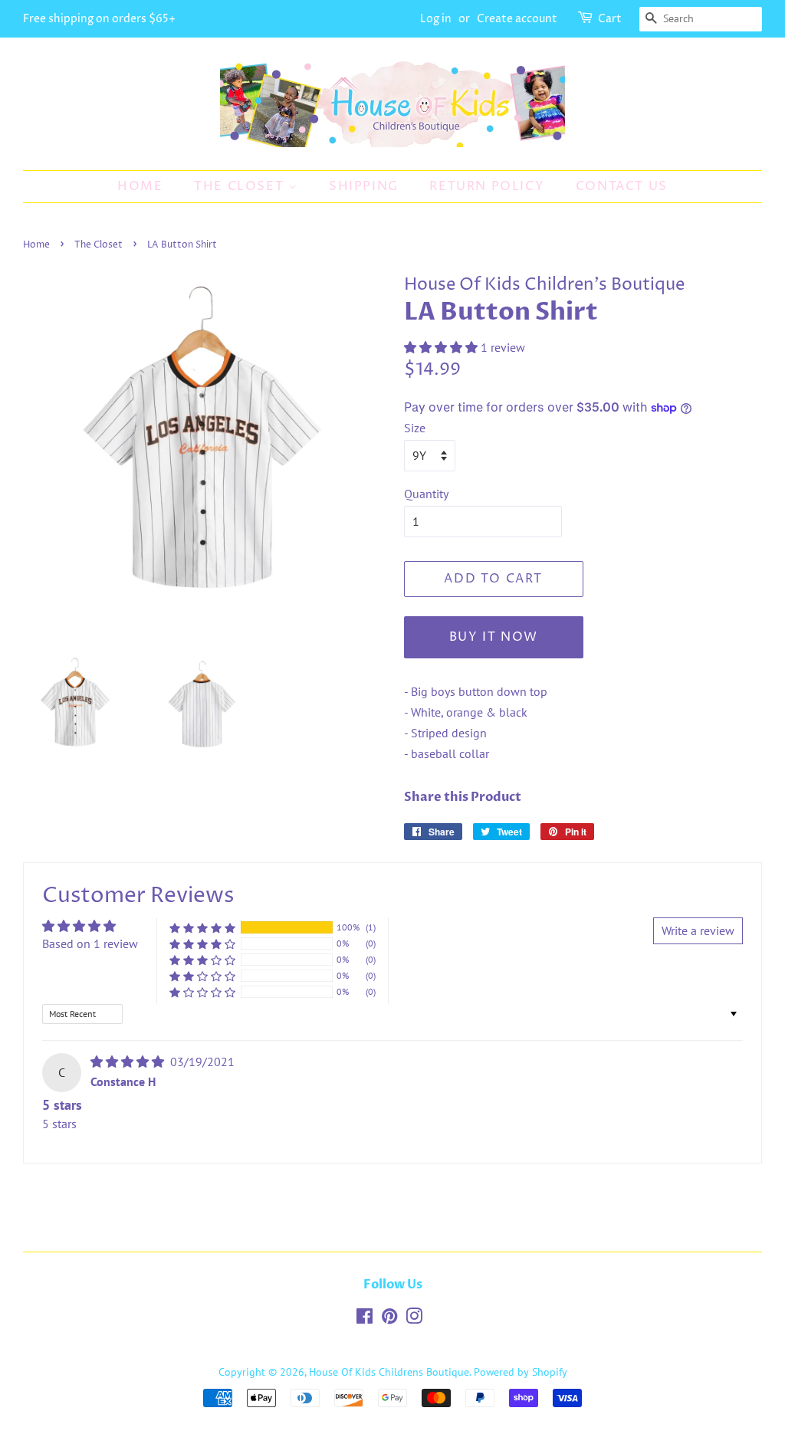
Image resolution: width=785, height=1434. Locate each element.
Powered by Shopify (520, 1372)
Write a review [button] (698, 930)
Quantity (426, 493)
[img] (128, 1061)
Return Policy (486, 186)
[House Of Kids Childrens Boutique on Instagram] (414, 1319)
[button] (442, 347)
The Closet (241, 186)
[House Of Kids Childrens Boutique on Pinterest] (389, 1319)
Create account (517, 18)
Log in (436, 18)
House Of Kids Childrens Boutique (389, 1372)
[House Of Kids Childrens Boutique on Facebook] (364, 1319)
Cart (610, 18)
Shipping (364, 186)
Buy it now (493, 636)
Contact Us (622, 186)
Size (414, 427)
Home (140, 186)
